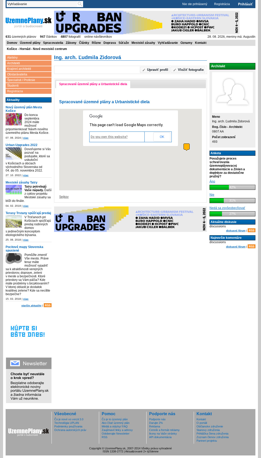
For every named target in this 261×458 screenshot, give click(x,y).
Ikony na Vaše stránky (163, 433)
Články (84, 43)
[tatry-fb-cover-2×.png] (14, 190)
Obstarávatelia (17, 74)
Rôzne (96, 43)
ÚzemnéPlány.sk (18, 12)
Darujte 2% (156, 422)
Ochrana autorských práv (70, 429)
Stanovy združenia (208, 429)
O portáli (202, 422)
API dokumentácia (160, 437)
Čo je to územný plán (115, 419)
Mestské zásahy (143, 43)
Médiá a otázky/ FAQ (115, 426)
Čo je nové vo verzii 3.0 (68, 419)
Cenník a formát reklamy (164, 429)
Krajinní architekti (19, 69)
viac (26, 137)
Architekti (13, 63)
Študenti (13, 85)
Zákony (71, 43)
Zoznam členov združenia (213, 437)
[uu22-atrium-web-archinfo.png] (14, 153)
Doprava (109, 43)
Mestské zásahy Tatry (21, 182)
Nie (212, 195)
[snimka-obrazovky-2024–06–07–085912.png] (14, 119)
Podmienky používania (68, 426)
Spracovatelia (53, 43)
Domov (12, 43)
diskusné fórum (235, 230)
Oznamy (186, 43)
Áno (212, 181)
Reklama (154, 426)
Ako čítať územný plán (115, 422)
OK (162, 137)
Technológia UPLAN (66, 422)
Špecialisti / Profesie (21, 80)
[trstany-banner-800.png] (14, 221)
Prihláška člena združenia (212, 433)
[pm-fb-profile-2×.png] (14, 259)
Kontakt (200, 43)
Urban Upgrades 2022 (21, 145)
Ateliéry (12, 57)
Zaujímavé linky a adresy (117, 429)
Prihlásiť (245, 4)
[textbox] (43, 4)
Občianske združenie (210, 426)
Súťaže (124, 43)
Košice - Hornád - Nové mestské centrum (37, 49)
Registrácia (222, 4)
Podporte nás (157, 419)
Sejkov (64, 197)
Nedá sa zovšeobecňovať (227, 208)
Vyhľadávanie (168, 43)
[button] (155, 70)
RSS (47, 305)
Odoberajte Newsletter (115, 433)
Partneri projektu (207, 440)
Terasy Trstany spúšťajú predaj (28, 213)
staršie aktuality (31, 305)
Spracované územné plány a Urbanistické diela (93, 84)
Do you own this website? (109, 137)
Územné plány (30, 43)
